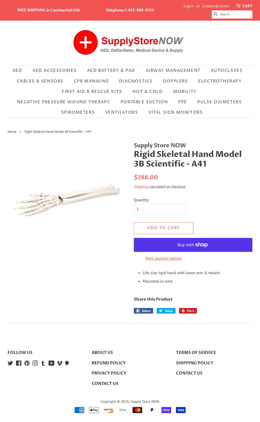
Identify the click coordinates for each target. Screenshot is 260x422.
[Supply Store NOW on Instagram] (35, 364)
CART (247, 6)
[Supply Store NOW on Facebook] (19, 364)
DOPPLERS (175, 81)
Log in (189, 6)
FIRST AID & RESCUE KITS (92, 91)
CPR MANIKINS (91, 81)
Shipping (141, 186)
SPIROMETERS (78, 112)
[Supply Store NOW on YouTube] (51, 364)
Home (12, 132)
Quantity (141, 199)
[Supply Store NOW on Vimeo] (59, 364)
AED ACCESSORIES (54, 70)
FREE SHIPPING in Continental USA (48, 10)
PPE (182, 102)
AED (17, 70)
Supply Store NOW (145, 401)
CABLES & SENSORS (40, 81)
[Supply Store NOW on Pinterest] (27, 364)
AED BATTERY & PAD (111, 70)
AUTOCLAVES (226, 70)
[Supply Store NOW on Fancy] (67, 364)
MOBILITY (185, 91)
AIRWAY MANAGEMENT (173, 70)
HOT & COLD (148, 91)
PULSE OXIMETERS (219, 102)
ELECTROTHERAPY (220, 81)
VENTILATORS (121, 112)
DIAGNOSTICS (136, 81)
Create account (215, 6)
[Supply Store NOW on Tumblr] (43, 364)
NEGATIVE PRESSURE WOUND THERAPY (63, 102)
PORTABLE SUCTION (144, 102)
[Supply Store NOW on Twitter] (10, 364)
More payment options (163, 258)
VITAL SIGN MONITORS (175, 112)
